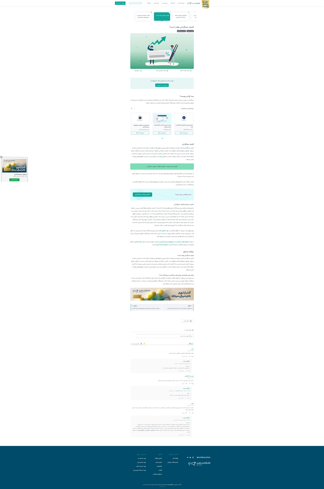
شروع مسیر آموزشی (162, 85)
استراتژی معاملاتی (157, 474)
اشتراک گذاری (186, 321)
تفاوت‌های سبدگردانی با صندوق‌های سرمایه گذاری (174, 242)
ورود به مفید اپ (142, 458)
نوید (182, 420)
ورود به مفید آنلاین (141, 466)
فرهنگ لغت (175, 458)
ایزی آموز (156, 3)
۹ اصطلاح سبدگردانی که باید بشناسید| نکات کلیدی (181, 15)
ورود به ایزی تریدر (141, 462)
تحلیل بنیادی (159, 462)
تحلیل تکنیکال (158, 458)
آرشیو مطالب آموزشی (172, 462)
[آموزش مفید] (192, 3)
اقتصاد (160, 470)
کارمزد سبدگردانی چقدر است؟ (163, 14)
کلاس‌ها (173, 3)
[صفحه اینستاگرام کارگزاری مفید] (193, 457)
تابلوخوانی (159, 466)
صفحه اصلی (181, 3)
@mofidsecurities (203, 457)
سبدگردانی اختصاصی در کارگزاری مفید (147, 430)
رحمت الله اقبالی (179, 391)
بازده (160, 156)
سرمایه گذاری (138, 242)
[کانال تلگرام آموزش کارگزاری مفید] (188, 457)
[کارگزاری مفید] (199, 465)
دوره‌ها (149, 3)
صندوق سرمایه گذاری (162, 245)
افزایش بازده (162, 231)
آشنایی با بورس (190, 31)
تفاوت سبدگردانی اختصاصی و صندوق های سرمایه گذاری (144, 15)
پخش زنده (164, 3)
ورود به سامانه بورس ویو (139, 470)
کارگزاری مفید (170, 484)
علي (182, 363)
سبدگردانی (187, 148)
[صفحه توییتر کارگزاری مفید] (190, 457)
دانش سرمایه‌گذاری (181, 31)
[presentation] (197, 17)
